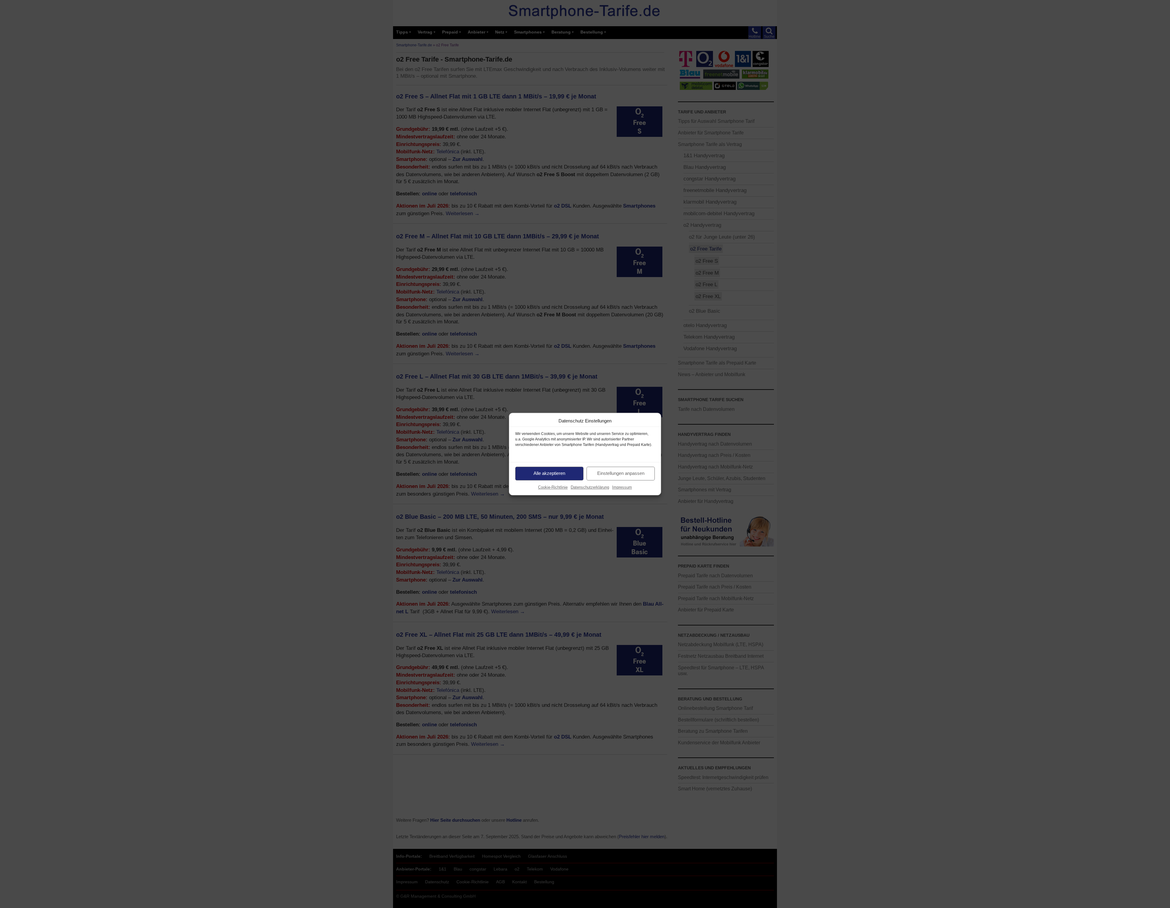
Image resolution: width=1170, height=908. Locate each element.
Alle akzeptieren (549, 473)
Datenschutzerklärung (590, 487)
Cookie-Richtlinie (553, 487)
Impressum (622, 487)
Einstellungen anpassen (620, 473)
